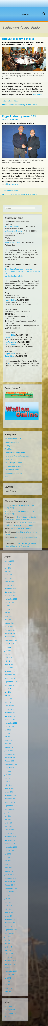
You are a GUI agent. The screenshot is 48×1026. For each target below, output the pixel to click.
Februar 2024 (10, 664)
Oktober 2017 (10, 926)
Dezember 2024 (10, 630)
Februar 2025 (10, 623)
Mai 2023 (8, 695)
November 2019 (10, 840)
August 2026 (9, 561)
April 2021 (8, 781)
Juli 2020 (8, 812)
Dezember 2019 (10, 837)
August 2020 (9, 809)
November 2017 (10, 923)
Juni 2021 (8, 775)
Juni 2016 (8, 981)
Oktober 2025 (10, 595)
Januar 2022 (9, 750)
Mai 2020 (8, 819)
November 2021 (10, 757)
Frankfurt (8, 449)
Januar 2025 (9, 626)
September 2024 (11, 640)
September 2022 (11, 723)
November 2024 (10, 633)
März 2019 (8, 868)
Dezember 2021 (10, 754)
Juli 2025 (8, 606)
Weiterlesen (39, 94)
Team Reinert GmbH (12, 243)
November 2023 (10, 675)
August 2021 (9, 768)
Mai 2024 (8, 654)
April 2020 (8, 823)
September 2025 (11, 599)
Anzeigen (8, 445)
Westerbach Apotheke (13, 226)
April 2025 (8, 616)
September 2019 (11, 847)
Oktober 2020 (10, 802)
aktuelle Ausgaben (12, 442)
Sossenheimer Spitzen (13, 473)
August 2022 (9, 726)
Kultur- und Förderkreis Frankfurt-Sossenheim (22, 271)
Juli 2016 (8, 978)
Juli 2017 (8, 937)
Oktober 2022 (10, 719)
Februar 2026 (10, 582)
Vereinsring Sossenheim (14, 276)
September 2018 (11, 888)
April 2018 (8, 906)
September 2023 (11, 682)
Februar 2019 (10, 871)
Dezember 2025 (10, 589)
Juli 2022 (8, 730)
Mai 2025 (8, 613)
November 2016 (10, 964)
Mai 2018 (8, 902)
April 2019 (8, 864)
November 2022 (10, 716)
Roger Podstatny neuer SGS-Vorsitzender (19, 117)
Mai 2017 (8, 943)
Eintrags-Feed (10, 1010)
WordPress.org (10, 1016)
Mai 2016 (8, 985)
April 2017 (8, 947)
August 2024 (9, 644)
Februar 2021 (10, 788)
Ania (6, 505)
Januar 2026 (9, 585)
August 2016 (9, 974)
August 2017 (9, 933)
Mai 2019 (8, 861)
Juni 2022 (8, 733)
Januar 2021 (9, 792)
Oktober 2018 (10, 885)
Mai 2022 (8, 737)
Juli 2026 (8, 564)
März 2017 (8, 950)
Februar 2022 (10, 747)
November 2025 (10, 592)
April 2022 (8, 740)
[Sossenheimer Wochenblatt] (24, 6)
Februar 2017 (10, 954)
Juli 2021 (8, 771)
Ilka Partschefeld (11, 342)
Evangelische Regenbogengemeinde (18, 269)
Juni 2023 (8, 692)
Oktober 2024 (10, 637)
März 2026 (8, 578)
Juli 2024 (8, 647)
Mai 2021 (8, 778)
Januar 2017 (9, 957)
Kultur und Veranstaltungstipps (17, 456)
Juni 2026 (8, 568)
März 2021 (8, 785)
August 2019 (9, 850)
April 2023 (8, 699)
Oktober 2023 (10, 678)
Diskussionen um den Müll (18, 38)
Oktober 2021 (10, 761)
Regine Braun (10, 354)
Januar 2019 (9, 875)
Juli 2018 (8, 895)
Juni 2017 (8, 940)
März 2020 (8, 826)
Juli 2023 (8, 688)
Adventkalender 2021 (13, 439)
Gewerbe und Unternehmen (15, 452)
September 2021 (11, 764)
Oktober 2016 (10, 968)
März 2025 (8, 620)
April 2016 (8, 988)
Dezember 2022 (10, 713)
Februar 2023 (10, 706)
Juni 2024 (8, 651)
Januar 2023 (9, 709)
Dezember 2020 (10, 795)
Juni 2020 (8, 816)
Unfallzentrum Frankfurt (14, 231)
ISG (6, 274)
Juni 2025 (8, 609)
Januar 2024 (9, 668)
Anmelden (8, 1006)
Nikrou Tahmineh (11, 344)
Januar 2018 (9, 916)
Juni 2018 (8, 899)
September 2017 (11, 930)
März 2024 (8, 661)
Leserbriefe (9, 459)
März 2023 (8, 702)
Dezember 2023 (10, 671)
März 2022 (8, 744)
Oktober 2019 (10, 843)
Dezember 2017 (10, 919)
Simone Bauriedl (11, 337)
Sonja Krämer (10, 356)
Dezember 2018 (10, 878)
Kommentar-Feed (11, 1013)
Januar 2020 (9, 833)
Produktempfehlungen (13, 463)
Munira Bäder (10, 335)
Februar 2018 (10, 912)
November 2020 (10, 799)
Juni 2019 (8, 857)
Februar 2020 (10, 830)
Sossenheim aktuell (11, 101)
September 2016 (11, 971)
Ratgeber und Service (13, 466)
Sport (7, 476)
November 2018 (10, 881)
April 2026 (8, 575)
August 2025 (9, 602)
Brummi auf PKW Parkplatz (21, 529)
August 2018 (9, 892)
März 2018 (8, 909)
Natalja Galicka (10, 300)
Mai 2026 (8, 571)
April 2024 (8, 657)
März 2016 (8, 992)
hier (15, 252)
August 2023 (9, 685)
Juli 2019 (8, 854)
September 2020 (11, 806)
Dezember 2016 (10, 961)
